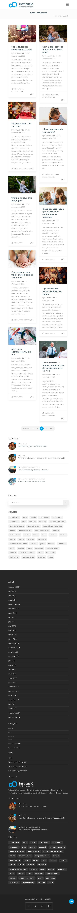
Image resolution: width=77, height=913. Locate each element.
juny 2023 (11, 622)
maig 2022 (12, 665)
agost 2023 (12, 613)
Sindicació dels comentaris (17, 766)
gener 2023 (12, 639)
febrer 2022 (12, 678)
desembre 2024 (14, 587)
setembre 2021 (13, 700)
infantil (34, 544)
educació (42, 522)
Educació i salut (34, 526)
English (26, 535)
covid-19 (32, 522)
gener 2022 (12, 682)
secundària (50, 553)
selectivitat (14, 557)
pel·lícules (39, 548)
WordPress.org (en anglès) (17, 771)
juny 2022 (11, 661)
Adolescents (14, 517)
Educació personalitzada (52, 526)
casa (24, 522)
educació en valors (17, 526)
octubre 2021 (13, 695)
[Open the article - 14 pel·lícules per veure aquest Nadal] (15, 33)
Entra (10, 758)
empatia (56, 530)
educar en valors (25, 530)
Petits (21, 89)
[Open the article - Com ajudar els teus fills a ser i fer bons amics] (46, 33)
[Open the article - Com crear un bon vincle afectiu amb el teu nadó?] (15, 259)
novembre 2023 (14, 604)
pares (30, 548)
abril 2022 (11, 669)
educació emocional (57, 522)
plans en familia (52, 548)
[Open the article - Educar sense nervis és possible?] (46, 116)
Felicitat (31, 539)
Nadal (12, 548)
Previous (26, 428)
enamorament (15, 535)
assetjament (44, 517)
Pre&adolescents (17, 92)
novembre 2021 (14, 691)
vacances (41, 557)
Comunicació (18, 53)
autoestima (57, 517)
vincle (51, 557)
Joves (52, 94)
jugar (42, 544)
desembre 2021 (14, 687)
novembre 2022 (14, 648)
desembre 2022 (14, 643)
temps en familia (28, 557)
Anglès (33, 517)
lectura (51, 544)
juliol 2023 (12, 617)
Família (16, 89)
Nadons (22, 169)
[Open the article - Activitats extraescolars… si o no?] (15, 336)
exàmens (63, 535)
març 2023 (12, 630)
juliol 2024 (12, 591)
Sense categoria (14, 747)
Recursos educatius (27, 553)
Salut (40, 553)
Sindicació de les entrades (17, 762)
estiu (44, 535)
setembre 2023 (13, 609)
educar (12, 530)
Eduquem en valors (42, 530)
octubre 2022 (13, 652)
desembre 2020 (14, 713)
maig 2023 (12, 626)
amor (25, 517)
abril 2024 (11, 596)
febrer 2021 (12, 708)
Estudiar (53, 535)
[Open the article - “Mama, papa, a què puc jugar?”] (15, 184)
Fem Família (42, 539)
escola (35, 535)
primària (13, 553)
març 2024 (12, 600)
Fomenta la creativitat (18, 544)
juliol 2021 (12, 704)
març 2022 (12, 674)
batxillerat (14, 522)
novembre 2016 (14, 717)
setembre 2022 (13, 656)
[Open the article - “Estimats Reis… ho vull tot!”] (15, 110)
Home (55, 16)
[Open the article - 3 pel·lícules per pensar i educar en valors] (46, 275)
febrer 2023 (12, 635)
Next (51, 428)
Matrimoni (62, 544)
